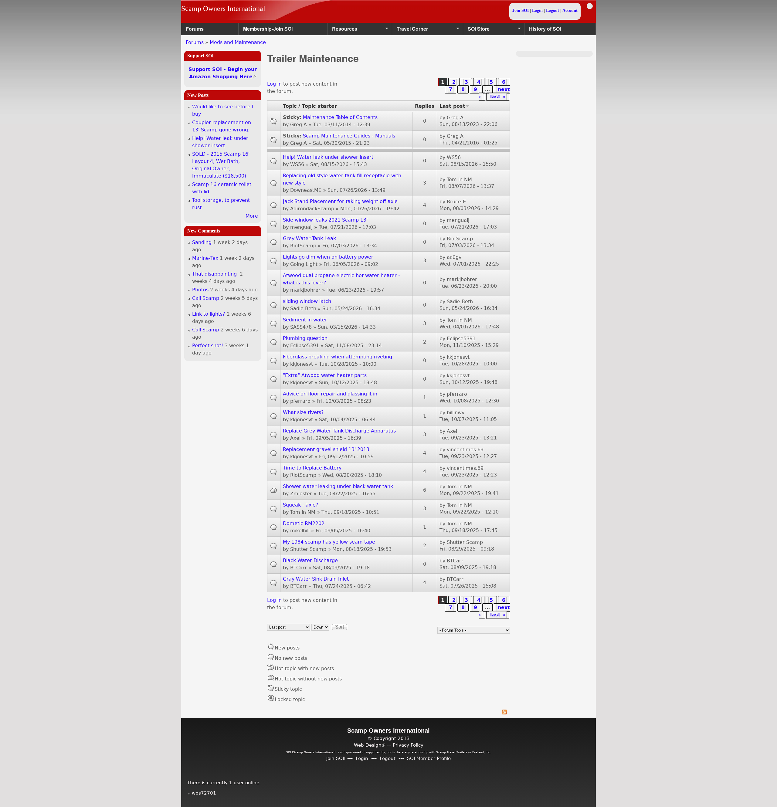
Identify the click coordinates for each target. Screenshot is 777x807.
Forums (195, 28)
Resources (342, 30)
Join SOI (520, 10)
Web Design (369, 745)
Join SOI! (336, 758)
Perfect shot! (207, 345)
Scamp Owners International (223, 8)
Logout (552, 10)
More (252, 216)
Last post (452, 106)
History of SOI (545, 28)
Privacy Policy (408, 745)
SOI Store (476, 30)
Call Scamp (205, 298)
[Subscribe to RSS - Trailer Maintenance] (388, 713)
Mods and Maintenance (238, 42)
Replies (425, 106)
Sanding (202, 242)
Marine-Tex (205, 258)
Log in (274, 84)
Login (537, 10)
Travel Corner (410, 30)
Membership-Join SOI (268, 28)
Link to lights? (208, 314)
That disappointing (215, 274)
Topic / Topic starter (310, 106)
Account (570, 10)
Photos (200, 290)
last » (497, 97)
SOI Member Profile (429, 758)
